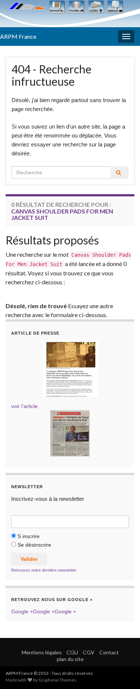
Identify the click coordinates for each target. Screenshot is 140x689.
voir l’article (24, 406)
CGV (88, 652)
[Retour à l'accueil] (70, 13)
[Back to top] (123, 672)
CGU (72, 652)
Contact (109, 652)
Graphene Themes (57, 680)
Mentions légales (42, 652)
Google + (22, 611)
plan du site (70, 659)
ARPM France (18, 36)
